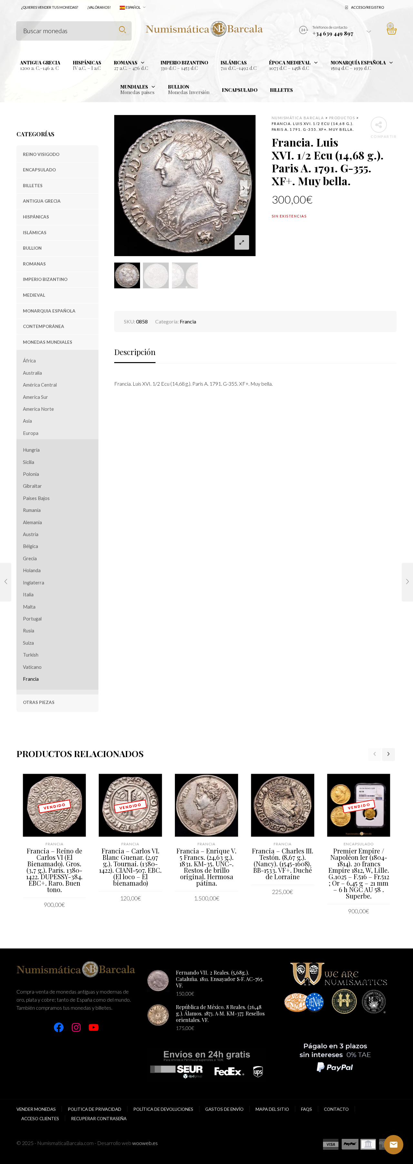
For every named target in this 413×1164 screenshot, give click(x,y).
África (29, 360)
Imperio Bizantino (45, 279)
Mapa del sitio (272, 1109)
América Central (40, 385)
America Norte (38, 409)
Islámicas (34, 232)
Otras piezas (39, 702)
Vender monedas (36, 1109)
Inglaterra (33, 582)
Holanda (32, 570)
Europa (30, 433)
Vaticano (32, 667)
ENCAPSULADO (39, 169)
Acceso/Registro (367, 7)
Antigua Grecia (42, 201)
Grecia (30, 558)
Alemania (32, 522)
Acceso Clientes (40, 1118)
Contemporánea (43, 326)
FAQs (306, 1109)
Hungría (31, 450)
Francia (31, 679)
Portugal (32, 618)
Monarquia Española (49, 310)
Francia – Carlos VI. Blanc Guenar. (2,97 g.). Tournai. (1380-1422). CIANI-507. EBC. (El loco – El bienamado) (130, 866)
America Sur (35, 397)
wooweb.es (145, 1143)
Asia (27, 421)
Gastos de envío (224, 1109)
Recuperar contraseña (98, 1118)
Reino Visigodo (41, 154)
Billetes (33, 185)
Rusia (28, 630)
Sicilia (28, 462)
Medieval (34, 295)
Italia (28, 594)
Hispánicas (36, 216)
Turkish (30, 655)
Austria (30, 534)
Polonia (31, 474)
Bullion (32, 248)
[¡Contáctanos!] (393, 1144)
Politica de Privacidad (94, 1109)
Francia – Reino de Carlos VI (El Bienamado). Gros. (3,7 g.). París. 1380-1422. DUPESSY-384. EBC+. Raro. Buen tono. (54, 870)
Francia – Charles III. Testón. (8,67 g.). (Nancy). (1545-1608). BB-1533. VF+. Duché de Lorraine (282, 863)
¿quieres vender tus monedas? (49, 7)
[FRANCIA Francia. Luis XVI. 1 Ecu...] (5, 582)
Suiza (28, 643)
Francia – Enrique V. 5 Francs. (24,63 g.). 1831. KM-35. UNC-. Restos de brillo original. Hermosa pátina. (206, 866)
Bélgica (30, 546)
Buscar (122, 30)
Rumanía (32, 510)
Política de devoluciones (163, 1109)
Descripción (135, 352)
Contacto (336, 1109)
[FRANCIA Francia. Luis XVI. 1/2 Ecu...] (407, 582)
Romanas (34, 263)
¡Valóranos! (99, 7)
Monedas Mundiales (47, 342)
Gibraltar (32, 486)
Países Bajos (36, 498)
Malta (29, 607)
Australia (32, 373)
